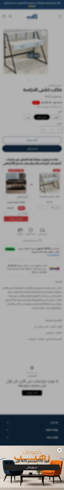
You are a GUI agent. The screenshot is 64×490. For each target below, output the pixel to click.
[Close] (59, 450)
